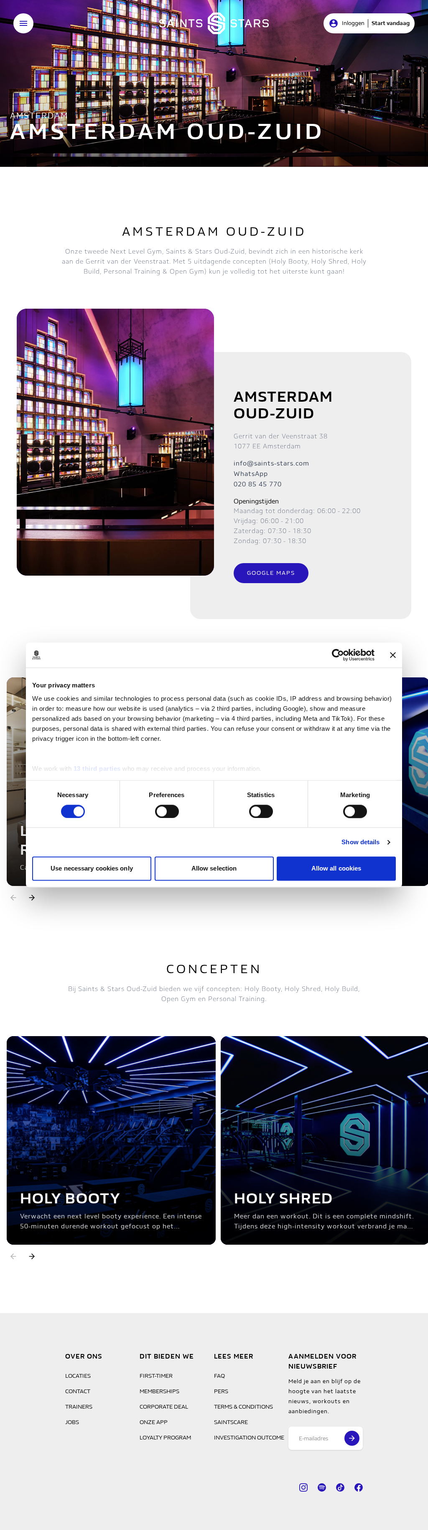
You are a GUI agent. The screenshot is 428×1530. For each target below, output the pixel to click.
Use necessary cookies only (92, 868)
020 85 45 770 (258, 484)
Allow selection (214, 868)
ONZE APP (154, 1422)
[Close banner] (393, 655)
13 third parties (97, 768)
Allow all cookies (336, 868)
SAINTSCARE (231, 1422)
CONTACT (77, 1391)
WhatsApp (251, 474)
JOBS (72, 1422)
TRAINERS (78, 1406)
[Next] (31, 897)
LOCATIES (78, 1375)
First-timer (156, 1375)
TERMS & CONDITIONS (243, 1406)
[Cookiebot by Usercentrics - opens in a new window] (337, 655)
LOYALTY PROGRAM (165, 1437)
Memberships (159, 1391)
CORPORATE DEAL (164, 1406)
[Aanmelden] (351, 1438)
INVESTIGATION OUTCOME (249, 1437)
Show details (360, 842)
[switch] (167, 811)
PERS (221, 1391)
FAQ (219, 1375)
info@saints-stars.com (271, 463)
